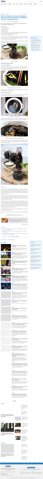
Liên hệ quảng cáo (31, 467)
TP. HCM (32, 471)
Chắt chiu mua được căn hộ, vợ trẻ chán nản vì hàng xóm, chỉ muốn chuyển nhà (24, 431)
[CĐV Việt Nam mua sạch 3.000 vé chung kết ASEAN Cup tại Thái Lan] (6, 388)
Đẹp (17, 3)
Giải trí (14, 3)
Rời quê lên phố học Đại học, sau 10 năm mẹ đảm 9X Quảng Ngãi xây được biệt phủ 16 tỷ (19, 262)
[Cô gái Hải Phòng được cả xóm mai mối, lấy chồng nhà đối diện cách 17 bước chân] (6, 365)
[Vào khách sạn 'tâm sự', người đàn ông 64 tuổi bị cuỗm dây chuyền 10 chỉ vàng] (18, 407)
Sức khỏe (35, 3)
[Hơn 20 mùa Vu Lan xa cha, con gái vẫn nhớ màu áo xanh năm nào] (6, 294)
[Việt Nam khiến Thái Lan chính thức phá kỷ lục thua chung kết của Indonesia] (6, 286)
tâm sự (35, 50)
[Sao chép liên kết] (6, 21)
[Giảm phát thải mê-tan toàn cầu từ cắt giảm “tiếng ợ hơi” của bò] (6, 255)
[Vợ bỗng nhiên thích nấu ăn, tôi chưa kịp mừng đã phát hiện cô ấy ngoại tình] (7, 427)
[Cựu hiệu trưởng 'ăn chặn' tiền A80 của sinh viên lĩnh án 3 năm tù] (18, 419)
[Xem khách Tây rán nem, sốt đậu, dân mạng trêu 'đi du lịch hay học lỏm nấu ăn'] (6, 373)
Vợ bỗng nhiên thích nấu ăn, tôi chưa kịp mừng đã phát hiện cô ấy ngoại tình (7, 433)
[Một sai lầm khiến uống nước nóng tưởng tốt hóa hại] (18, 446)
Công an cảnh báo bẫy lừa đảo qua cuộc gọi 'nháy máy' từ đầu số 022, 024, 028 (7, 415)
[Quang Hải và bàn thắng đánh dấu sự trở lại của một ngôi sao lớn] (6, 348)
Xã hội (5, 3)
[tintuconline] (2, 4)
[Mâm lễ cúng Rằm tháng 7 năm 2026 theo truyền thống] (6, 380)
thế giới (36, 46)
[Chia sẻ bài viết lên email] (4, 21)
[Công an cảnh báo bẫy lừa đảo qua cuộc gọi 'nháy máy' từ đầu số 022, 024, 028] (7, 409)
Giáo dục (37, 463)
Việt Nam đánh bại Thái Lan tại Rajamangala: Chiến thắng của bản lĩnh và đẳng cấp (19, 355)
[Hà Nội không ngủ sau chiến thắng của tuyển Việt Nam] (6, 310)
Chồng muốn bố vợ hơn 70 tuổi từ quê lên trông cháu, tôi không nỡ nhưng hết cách (24, 425)
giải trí (32, 45)
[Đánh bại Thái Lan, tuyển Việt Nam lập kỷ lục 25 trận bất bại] (6, 340)
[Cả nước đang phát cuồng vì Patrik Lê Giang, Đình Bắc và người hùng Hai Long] (6, 317)
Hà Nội (21, 471)
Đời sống (9, 3)
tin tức (36, 39)
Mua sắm (25, 3)
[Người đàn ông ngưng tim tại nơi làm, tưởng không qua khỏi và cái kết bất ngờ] (7, 448)
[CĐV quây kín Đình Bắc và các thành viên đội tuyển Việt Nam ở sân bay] (6, 270)
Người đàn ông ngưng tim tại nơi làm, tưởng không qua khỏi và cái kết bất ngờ (7, 455)
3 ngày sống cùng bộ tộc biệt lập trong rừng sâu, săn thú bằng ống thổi (35, 249)
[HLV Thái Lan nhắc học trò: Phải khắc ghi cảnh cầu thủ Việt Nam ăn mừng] (6, 325)
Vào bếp (9, 218)
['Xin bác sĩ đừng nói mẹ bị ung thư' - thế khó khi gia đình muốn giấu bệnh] (18, 451)
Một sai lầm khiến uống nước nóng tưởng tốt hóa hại (24, 445)
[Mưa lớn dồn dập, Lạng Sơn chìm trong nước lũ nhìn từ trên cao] (18, 413)
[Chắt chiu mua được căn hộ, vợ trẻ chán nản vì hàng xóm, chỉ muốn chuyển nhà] (18, 431)
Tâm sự (21, 3)
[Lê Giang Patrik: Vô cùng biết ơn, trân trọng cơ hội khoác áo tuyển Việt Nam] (6, 333)
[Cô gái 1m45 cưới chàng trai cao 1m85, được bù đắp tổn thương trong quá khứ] (6, 396)
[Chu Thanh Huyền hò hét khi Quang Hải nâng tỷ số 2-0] (6, 302)
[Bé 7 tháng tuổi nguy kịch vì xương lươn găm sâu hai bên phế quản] (18, 458)
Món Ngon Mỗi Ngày (11, 239)
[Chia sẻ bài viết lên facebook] (1, 21)
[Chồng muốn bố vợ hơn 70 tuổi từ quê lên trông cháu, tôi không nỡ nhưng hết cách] (18, 425)
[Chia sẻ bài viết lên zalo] (3, 21)
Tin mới (32, 242)
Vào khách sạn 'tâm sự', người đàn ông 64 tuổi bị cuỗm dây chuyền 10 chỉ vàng (24, 407)
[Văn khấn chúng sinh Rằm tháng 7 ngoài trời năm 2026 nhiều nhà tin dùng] (6, 278)
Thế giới (30, 3)
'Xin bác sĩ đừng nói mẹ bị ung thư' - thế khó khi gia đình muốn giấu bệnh (24, 452)
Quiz (41, 463)
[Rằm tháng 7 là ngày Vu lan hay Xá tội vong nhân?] (6, 247)
